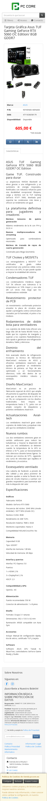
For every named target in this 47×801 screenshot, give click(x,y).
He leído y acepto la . (23, 730)
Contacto (38, 20)
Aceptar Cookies (31, 781)
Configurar (7, 781)
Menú (10, 20)
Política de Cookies (10, 797)
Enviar (36, 736)
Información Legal (33, 743)
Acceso (23, 20)
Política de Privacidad (11, 725)
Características (12, 151)
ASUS (25, 105)
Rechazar (18, 781)
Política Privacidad (12, 746)
